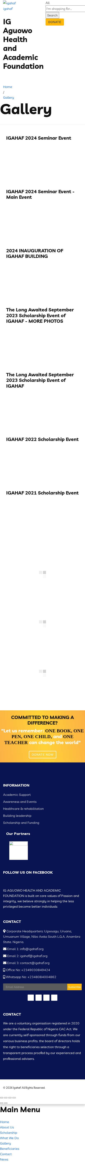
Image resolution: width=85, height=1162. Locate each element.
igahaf (7, 9)
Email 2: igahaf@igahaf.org (26, 956)
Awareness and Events (20, 802)
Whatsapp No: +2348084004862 (30, 977)
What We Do (9, 1138)
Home (4, 1122)
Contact (6, 1154)
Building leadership (17, 816)
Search (52, 15)
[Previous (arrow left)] (1, 1103)
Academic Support (17, 795)
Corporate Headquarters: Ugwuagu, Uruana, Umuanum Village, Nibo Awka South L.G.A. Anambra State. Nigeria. (41, 936)
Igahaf (17, 1087)
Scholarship (8, 1132)
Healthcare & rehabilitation (23, 809)
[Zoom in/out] (14, 1097)
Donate (54, 22)
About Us (7, 1127)
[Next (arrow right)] (5, 1103)
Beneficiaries (9, 1149)
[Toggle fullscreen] (10, 1097)
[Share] (5, 1097)
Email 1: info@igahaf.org (25, 949)
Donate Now (42, 754)
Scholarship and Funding (21, 823)
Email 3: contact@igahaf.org (28, 963)
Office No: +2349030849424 (27, 970)
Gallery (5, 1143)
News (4, 1159)
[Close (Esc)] (1, 1097)
